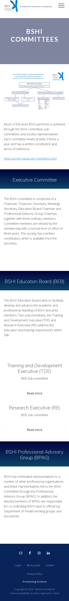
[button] (61, 5)
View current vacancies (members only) (30, 158)
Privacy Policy (34, 574)
